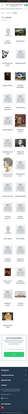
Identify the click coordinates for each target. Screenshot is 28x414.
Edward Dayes (20, 63)
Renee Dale (20, 41)
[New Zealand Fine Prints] (14, 5)
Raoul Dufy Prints (8, 282)
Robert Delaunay (7, 108)
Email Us (5, 398)
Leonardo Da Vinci (7, 326)
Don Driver (20, 238)
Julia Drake (7, 238)
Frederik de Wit (20, 175)
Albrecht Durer (7, 304)
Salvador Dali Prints (7, 64)
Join (14, 354)
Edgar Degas (7, 85)
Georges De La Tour (7, 153)
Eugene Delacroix (20, 86)
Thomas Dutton (20, 304)
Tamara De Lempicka (20, 153)
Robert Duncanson (20, 282)
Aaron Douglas (20, 217)
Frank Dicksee (20, 196)
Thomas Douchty (8, 217)
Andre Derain (8, 130)
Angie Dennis (20, 107)
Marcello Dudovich (20, 260)
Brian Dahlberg (7, 42)
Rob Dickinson (7, 196)
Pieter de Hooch (20, 130)
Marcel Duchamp (7, 260)
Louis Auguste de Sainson (8, 175)
